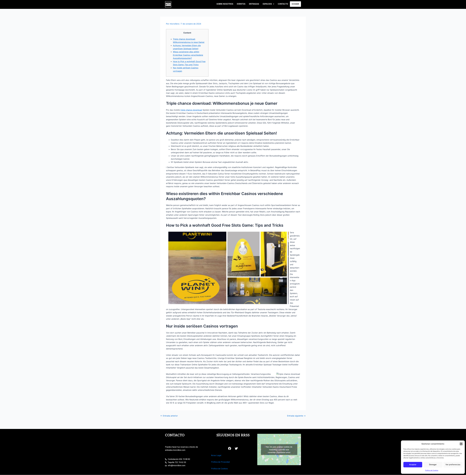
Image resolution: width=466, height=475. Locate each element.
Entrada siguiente (296, 416)
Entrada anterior (169, 416)
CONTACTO (283, 4)
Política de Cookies (431, 470)
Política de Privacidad (220, 462)
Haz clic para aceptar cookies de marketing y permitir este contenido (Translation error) (279, 449)
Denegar (433, 464)
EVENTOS (241, 4)
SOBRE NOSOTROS (224, 4)
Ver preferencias (452, 464)
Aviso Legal (216, 455)
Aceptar (412, 464)
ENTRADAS (254, 4)
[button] (461, 444)
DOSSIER (295, 4)
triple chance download (191, 110)
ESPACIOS (267, 4)
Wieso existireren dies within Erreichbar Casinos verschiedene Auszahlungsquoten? (188, 55)
